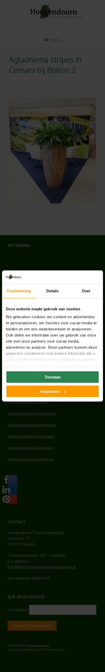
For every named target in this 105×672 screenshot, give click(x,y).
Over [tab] (86, 291)
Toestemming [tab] (19, 291)
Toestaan (53, 377)
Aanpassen (50, 391)
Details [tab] (52, 291)
